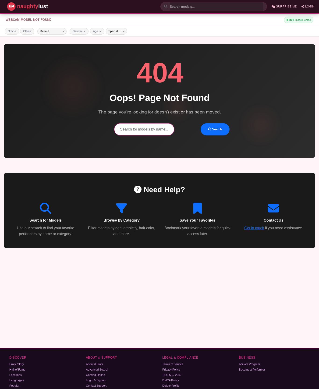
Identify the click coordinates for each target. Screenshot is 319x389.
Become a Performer (252, 369)
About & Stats (94, 364)
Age (95, 31)
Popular (14, 385)
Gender (77, 31)
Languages (16, 380)
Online (12, 31)
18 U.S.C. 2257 (172, 375)
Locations (15, 375)
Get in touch (254, 228)
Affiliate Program (249, 364)
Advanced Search (97, 369)
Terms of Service (172, 364)
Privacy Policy (171, 369)
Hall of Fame (17, 369)
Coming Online (95, 375)
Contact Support (96, 385)
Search (216, 129)
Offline (27, 31)
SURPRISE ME (286, 6)
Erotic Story (16, 364)
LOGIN (309, 6)
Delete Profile (171, 385)
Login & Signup (96, 380)
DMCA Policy (170, 380)
